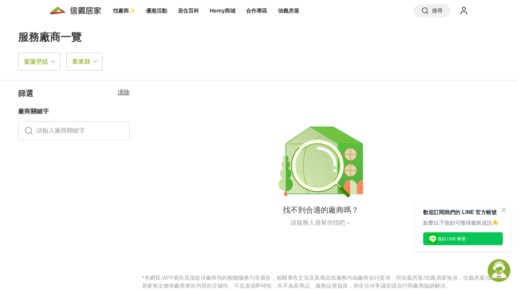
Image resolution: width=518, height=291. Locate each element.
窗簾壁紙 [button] (36, 61)
